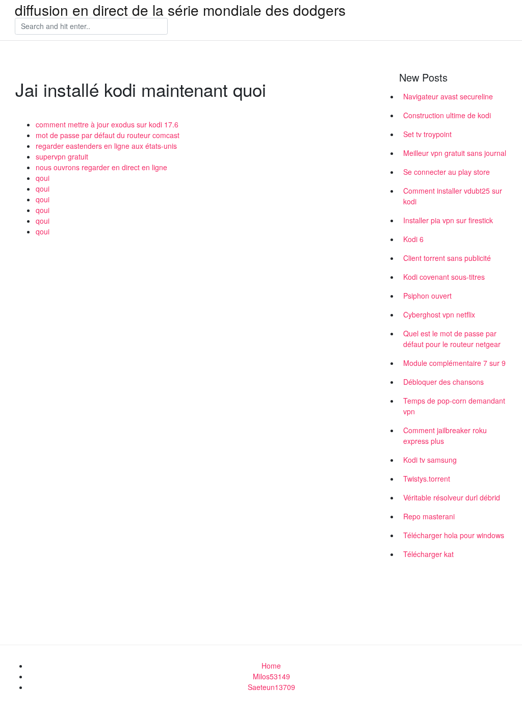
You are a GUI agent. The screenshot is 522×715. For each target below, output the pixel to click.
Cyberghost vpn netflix (439, 314)
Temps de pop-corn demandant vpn (454, 405)
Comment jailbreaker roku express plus (445, 435)
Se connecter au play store (446, 172)
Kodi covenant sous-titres (444, 277)
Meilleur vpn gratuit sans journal (454, 153)
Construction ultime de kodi (447, 115)
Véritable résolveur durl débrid (451, 497)
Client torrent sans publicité (447, 258)
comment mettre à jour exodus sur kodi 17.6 (107, 124)
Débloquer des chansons (443, 382)
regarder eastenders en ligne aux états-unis (106, 146)
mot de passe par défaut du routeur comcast (107, 135)
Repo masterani (429, 516)
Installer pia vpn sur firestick (448, 220)
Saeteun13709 (271, 687)
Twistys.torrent (426, 478)
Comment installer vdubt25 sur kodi (452, 196)
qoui (42, 178)
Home (271, 665)
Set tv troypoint (427, 134)
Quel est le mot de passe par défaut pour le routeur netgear (452, 338)
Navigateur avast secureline (448, 96)
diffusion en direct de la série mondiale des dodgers (180, 10)
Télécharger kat (428, 554)
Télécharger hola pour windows (453, 535)
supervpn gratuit (62, 156)
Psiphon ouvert (427, 295)
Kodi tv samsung (430, 460)
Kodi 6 (413, 239)
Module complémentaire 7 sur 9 (454, 363)
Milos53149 (271, 676)
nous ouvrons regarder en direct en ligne (101, 167)
